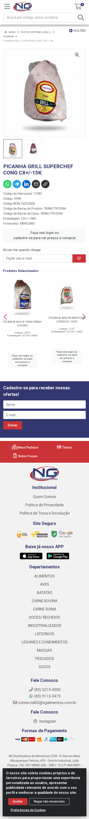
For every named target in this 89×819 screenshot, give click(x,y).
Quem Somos (44, 497)
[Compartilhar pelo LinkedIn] (26, 184)
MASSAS (44, 650)
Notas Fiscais (27, 456)
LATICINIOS (44, 634)
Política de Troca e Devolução (45, 513)
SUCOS (44, 667)
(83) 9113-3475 (47, 696)
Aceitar (18, 801)
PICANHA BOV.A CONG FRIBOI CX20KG (22, 323)
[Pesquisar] (80, 17)
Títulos (67, 447)
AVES (44, 584)
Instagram (47, 721)
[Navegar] (5, 317)
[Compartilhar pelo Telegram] (17, 184)
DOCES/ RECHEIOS (44, 617)
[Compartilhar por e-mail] (36, 184)
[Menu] (7, 6)
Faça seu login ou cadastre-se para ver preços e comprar (44, 235)
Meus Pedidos (27, 447)
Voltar (79, 31)
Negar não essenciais (49, 801)
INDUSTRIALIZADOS (44, 625)
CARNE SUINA (44, 609)
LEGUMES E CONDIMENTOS (45, 642)
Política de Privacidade (44, 505)
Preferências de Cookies (28, 810)
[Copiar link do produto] (45, 184)
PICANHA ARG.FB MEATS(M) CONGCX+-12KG (67, 319)
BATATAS (44, 592)
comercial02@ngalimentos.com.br (47, 703)
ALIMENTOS (44, 576)
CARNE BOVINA (44, 601)
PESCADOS (44, 658)
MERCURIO (27, 223)
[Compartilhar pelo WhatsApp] (7, 184)
